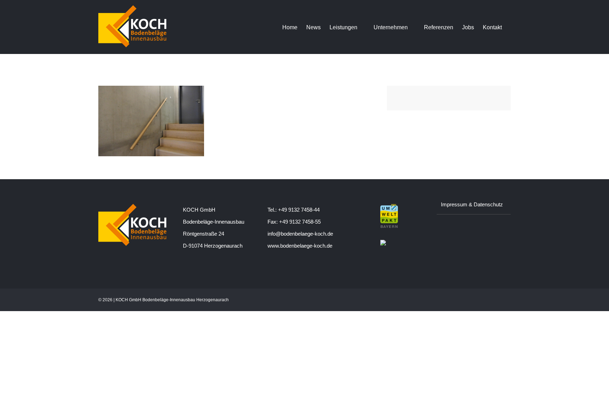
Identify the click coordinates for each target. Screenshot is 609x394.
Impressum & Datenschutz (472, 204)
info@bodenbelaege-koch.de (300, 234)
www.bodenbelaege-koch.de (299, 246)
